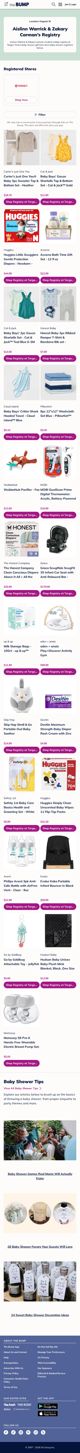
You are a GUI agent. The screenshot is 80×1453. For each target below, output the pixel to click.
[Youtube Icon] (35, 1432)
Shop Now (21, 100)
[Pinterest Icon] (28, 1432)
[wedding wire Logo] (21, 1408)
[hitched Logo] (7, 1408)
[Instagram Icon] (21, 1432)
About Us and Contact (15, 1352)
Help (6, 1357)
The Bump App (11, 1346)
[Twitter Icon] (43, 1432)
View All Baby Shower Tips (21, 1088)
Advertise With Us (13, 1368)
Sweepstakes (11, 1362)
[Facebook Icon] (6, 1432)
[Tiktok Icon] (13, 1432)
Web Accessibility (47, 1362)
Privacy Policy (11, 1373)
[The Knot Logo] (10, 1404)
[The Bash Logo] (24, 1404)
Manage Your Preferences (51, 1352)
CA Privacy (43, 1357)
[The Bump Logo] (19, 4)
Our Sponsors (45, 1368)
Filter (42, 114)
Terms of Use (10, 1387)
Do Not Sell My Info (48, 1346)
